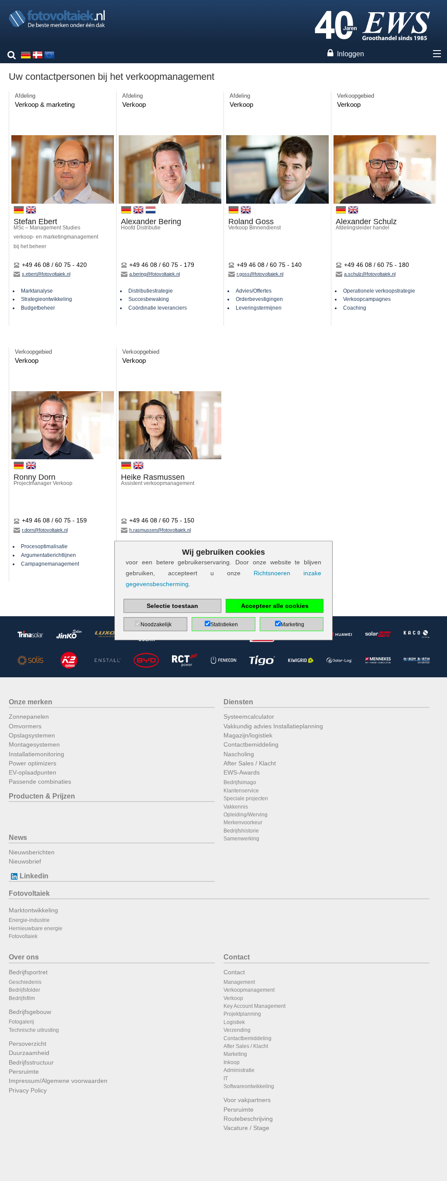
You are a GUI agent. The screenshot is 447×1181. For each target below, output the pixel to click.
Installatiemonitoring (36, 754)
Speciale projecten (246, 798)
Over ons (24, 957)
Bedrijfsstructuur (31, 1062)
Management (239, 982)
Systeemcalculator (249, 716)
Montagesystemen (34, 744)
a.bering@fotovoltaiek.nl (154, 273)
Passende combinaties (40, 781)
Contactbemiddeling (251, 744)
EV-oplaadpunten (32, 772)
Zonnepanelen (29, 716)
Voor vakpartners (247, 1099)
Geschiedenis (25, 982)
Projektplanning (242, 1014)
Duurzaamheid (29, 1052)
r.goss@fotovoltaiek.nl (260, 273)
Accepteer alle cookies (275, 606)
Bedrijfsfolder (24, 990)
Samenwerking (241, 839)
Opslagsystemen (32, 735)
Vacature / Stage (246, 1127)
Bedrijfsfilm (22, 998)
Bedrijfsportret (28, 972)
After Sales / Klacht (250, 763)
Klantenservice (241, 791)
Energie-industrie (29, 920)
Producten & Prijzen (42, 796)
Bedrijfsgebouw (30, 1011)
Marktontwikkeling (33, 910)
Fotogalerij (21, 1022)
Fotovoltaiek (29, 893)
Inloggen (350, 54)
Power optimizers (32, 763)
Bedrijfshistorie (241, 831)
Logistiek (234, 1022)
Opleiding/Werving (246, 815)
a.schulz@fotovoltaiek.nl (369, 273)
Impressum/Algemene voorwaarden (58, 1080)
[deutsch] (26, 54)
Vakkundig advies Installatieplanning (273, 726)
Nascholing (239, 754)
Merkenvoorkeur (243, 822)
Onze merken (30, 702)
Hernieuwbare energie (35, 928)
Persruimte (24, 1071)
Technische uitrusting (34, 1030)
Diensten (238, 702)
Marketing (235, 1054)
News (18, 837)
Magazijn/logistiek (248, 735)
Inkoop (232, 1062)
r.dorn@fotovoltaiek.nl (45, 529)
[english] (49, 54)
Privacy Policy (28, 1090)
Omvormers (25, 726)
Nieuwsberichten (32, 852)
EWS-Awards (242, 772)
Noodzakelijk (156, 624)
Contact (237, 957)
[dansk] (37, 54)
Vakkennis (236, 807)
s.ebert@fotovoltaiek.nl (46, 273)
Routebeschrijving (248, 1118)
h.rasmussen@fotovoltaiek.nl (160, 529)
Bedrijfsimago (240, 782)
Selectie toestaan (172, 606)
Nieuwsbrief (25, 861)
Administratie (239, 1070)
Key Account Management (254, 1006)
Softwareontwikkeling (249, 1086)
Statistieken (224, 624)
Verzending (237, 1030)
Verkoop (233, 998)
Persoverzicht (27, 1043)
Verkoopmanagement (249, 990)
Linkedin (34, 876)
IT (226, 1078)
